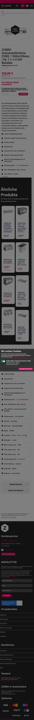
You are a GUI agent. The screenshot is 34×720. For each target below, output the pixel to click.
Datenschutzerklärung (18, 356)
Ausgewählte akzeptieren (25, 369)
